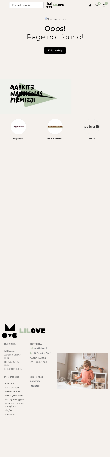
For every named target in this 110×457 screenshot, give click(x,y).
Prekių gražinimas (13, 395)
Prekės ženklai (12, 391)
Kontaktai (9, 414)
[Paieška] (40, 5)
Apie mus (9, 383)
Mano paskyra (11, 387)
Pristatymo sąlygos (14, 399)
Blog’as (8, 410)
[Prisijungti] (89, 5)
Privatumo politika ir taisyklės (13, 405)
